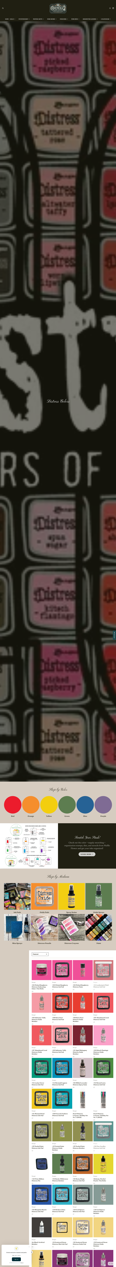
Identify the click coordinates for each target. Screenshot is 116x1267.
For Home (51, 19)
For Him (74, 19)
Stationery (23, 19)
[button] (31, 1252)
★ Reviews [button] (114, 635)
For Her (63, 19)
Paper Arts (37, 19)
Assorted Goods (89, 19)
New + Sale (9, 19)
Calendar (105, 19)
